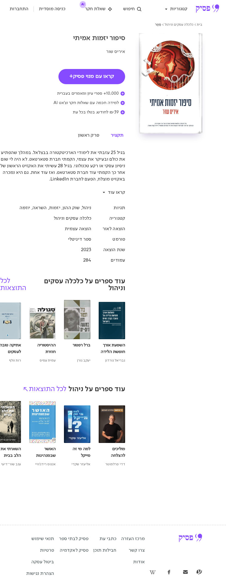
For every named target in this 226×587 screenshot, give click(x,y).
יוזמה (25, 208)
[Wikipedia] (152, 573)
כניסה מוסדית (52, 9)
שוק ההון (71, 208)
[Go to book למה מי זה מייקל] (77, 434)
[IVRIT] (199, 572)
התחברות (19, 9)
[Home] (207, 9)
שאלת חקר (94, 8)
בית (199, 24)
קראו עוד (116, 192)
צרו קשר (137, 550)
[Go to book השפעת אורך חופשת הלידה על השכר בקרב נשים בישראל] (112, 332)
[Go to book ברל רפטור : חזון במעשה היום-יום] (77, 332)
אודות (139, 562)
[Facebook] (168, 573)
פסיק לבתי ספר (73, 538)
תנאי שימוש (42, 538)
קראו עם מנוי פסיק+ (91, 76)
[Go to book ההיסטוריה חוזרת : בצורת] (42, 332)
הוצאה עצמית (78, 229)
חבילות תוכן (104, 550)
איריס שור (115, 51)
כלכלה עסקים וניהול (179, 24)
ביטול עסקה (42, 562)
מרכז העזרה (133, 538)
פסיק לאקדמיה (74, 550)
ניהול (87, 208)
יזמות (54, 208)
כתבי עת (107, 538)
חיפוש (129, 9)
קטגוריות (178, 9)
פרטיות (47, 550)
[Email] (185, 573)
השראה (40, 208)
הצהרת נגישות (40, 573)
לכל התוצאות (47, 389)
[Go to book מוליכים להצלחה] (112, 434)
